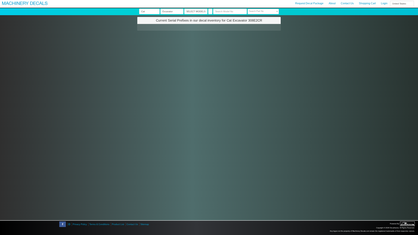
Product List (118, 224)
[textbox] (263, 11)
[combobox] (263, 11)
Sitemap (144, 224)
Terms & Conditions (99, 224)
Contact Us (132, 224)
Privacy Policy (80, 224)
